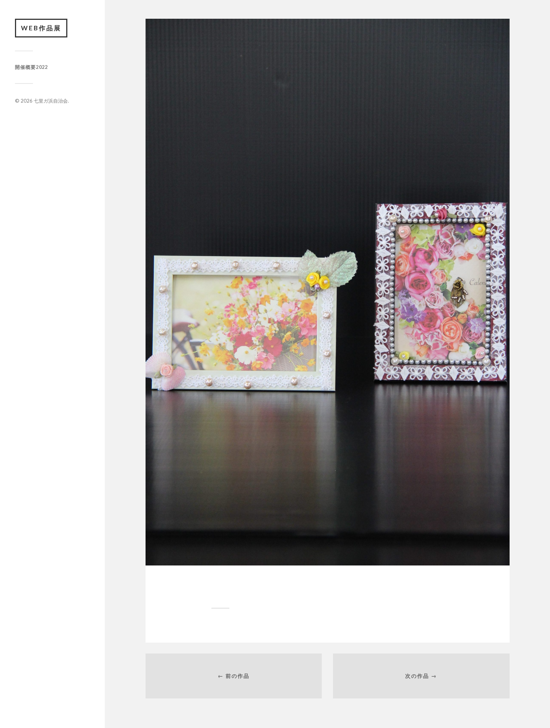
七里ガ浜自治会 (51, 101)
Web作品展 (41, 28)
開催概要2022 (31, 67)
